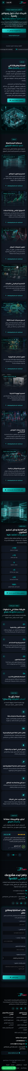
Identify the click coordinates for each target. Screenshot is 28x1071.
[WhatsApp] (13, 903)
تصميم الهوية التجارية (8, 1020)
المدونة (7, 1065)
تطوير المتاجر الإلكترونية (8, 1017)
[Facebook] (25, 903)
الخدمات (12, 1065)
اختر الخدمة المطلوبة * (20, 954)
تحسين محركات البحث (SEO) (21, 1033)
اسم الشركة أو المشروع (20, 946)
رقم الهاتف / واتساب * (20, 938)
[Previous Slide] (19, 854)
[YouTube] (21, 903)
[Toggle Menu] (3, 2)
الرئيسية (25, 1065)
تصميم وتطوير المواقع (22, 1017)
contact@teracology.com (19, 891)
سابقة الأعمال (24, 1068)
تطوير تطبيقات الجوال (22, 1025)
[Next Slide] (8, 854)
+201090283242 (21, 893)
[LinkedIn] (17, 903)
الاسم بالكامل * (22, 921)
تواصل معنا (16, 1068)
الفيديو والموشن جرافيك (7, 1028)
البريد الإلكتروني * (21, 929)
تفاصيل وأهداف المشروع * (19, 963)
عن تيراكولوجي (19, 1065)
